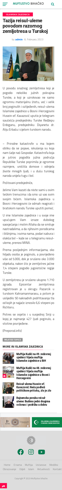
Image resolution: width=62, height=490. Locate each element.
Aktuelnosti (43, 469)
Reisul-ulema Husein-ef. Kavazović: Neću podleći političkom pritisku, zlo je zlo (33, 387)
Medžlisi (53, 465)
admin (19, 39)
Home (7, 465)
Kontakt (57, 469)
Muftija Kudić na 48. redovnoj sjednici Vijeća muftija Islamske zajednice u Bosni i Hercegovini (33, 373)
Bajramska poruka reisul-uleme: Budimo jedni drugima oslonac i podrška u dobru (33, 401)
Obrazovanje (9, 469)
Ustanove (41, 465)
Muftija (29, 465)
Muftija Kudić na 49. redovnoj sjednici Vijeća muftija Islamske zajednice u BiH (33, 357)
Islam (31, 469)
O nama (18, 465)
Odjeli (22, 469)
